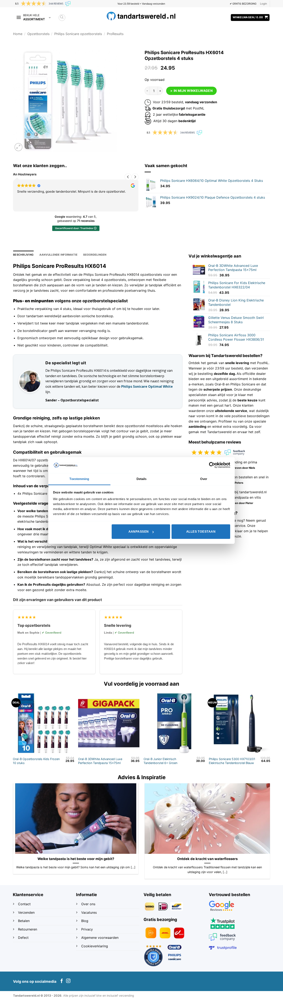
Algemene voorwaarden (100, 937)
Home (17, 34)
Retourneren (27, 929)
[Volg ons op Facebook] (61, 981)
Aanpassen (138, 531)
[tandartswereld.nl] (141, 16)
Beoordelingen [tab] (94, 254)
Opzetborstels (38, 34)
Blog (85, 921)
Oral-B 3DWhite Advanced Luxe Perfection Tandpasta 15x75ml (100, 761)
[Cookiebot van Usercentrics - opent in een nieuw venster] (212, 465)
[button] (263, 3)
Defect (23, 937)
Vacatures (89, 912)
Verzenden (27, 912)
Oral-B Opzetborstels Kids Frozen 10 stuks (36, 761)
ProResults (115, 34)
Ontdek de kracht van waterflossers (207, 859)
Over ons (88, 904)
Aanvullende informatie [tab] (58, 254)
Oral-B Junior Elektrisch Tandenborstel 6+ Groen (160, 761)
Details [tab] (142, 479)
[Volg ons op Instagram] (68, 981)
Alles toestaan (200, 531)
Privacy (87, 929)
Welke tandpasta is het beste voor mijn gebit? (75, 859)
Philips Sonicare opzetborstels (78, 34)
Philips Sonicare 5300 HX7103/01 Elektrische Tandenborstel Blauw (232, 761)
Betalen (24, 921)
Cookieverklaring (94, 946)
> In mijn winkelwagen (191, 91)
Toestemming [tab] (79, 479)
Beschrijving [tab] (23, 254)
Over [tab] (203, 479)
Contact (25, 904)
